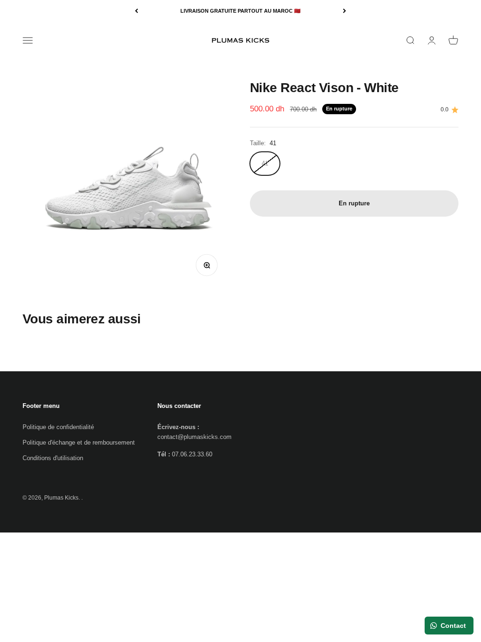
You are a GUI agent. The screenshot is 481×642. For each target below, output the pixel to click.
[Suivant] (344, 11)
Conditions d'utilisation (53, 458)
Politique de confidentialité (58, 427)
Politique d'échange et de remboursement (79, 442)
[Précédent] (136, 11)
